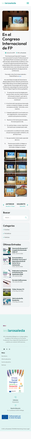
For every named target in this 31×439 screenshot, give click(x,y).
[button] (28, 3)
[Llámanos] (15, 397)
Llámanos (15, 400)
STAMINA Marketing (17, 429)
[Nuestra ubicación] (15, 405)
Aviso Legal (26, 429)
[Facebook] (4, 349)
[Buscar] (26, 217)
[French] (5, 325)
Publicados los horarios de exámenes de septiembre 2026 (19, 272)
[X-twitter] (7, 349)
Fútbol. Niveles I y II (18, 289)
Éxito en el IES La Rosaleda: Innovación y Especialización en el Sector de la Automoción (19, 261)
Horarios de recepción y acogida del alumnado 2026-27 (19, 250)
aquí (20, 76)
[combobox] (13, 217)
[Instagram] (9, 349)
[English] (3, 325)
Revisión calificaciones (19, 280)
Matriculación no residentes (17, 299)
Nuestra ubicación (15, 408)
